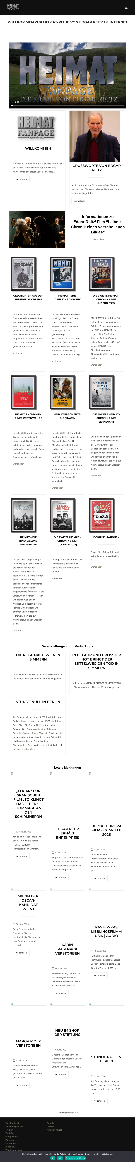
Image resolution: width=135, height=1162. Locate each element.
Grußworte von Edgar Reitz (97, 168)
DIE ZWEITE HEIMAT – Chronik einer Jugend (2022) (67, 541)
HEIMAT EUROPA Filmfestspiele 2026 (106, 830)
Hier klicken (98, 239)
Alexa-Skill (10, 1146)
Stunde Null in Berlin (38, 702)
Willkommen (38, 148)
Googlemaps (11, 1136)
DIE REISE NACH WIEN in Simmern (38, 657)
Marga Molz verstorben (28, 1043)
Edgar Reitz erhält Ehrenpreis (67, 833)
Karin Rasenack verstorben (67, 949)
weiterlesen (21, 179)
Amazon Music (54, 1129)
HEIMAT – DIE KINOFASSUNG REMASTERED (28, 541)
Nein (60, 1158)
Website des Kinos (26, 749)
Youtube (9, 1133)
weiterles (95, 364)
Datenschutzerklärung (75, 1158)
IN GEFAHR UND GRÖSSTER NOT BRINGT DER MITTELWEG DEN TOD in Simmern (96, 661)
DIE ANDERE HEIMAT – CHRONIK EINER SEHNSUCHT (106, 418)
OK (53, 1158)
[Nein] (131, 1156)
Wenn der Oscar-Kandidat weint (28, 902)
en (101, 364)
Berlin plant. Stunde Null (31, 733)
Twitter (9, 1129)
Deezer (50, 1126)
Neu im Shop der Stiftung (67, 1032)
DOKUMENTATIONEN (106, 537)
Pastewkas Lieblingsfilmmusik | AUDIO (106, 931)
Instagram (10, 1143)
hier (76, 1112)
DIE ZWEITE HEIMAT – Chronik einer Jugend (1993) (106, 299)
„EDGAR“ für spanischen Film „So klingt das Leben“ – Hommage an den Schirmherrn (28, 804)
